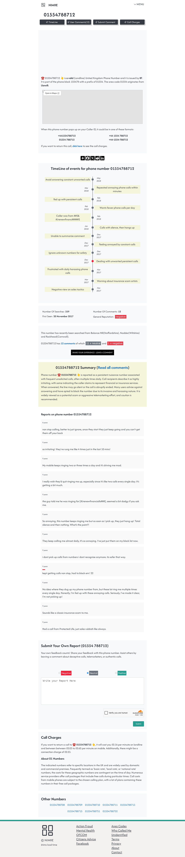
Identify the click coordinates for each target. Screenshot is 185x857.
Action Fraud (84, 826)
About (115, 848)
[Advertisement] (92, 55)
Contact (116, 852)
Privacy (116, 843)
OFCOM (81, 835)
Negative (66, 673)
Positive (122, 673)
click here (77, 146)
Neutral (93, 673)
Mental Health (85, 830)
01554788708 (57, 805)
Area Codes (119, 826)
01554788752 (110, 811)
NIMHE (53, 5)
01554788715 (74, 811)
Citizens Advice (86, 839)
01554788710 (92, 805)
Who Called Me (121, 830)
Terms (115, 839)
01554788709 (74, 805)
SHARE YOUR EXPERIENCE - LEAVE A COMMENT (92, 352)
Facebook (82, 843)
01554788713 (127, 805)
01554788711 (110, 805)
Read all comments (113, 367)
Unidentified (119, 835)
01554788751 (92, 811)
